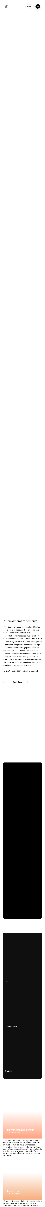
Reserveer (33, 787)
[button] (37, 6)
